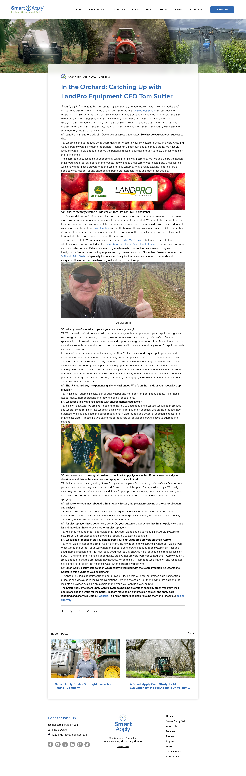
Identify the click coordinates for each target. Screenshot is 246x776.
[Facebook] (50, 744)
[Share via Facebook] (62, 611)
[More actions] (183, 77)
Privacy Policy (123, 746)
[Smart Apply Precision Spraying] (160, 658)
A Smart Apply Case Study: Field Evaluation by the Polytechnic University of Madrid (160, 686)
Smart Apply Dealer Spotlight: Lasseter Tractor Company (83, 686)
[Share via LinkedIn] (79, 611)
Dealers (170, 731)
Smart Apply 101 (175, 721)
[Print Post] (95, 611)
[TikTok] (87, 744)
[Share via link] (87, 611)
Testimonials (173, 751)
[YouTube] (58, 744)
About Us (171, 726)
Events (170, 736)
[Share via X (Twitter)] (70, 611)
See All (191, 633)
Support (171, 741)
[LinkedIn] (72, 744)
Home (169, 716)
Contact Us (172, 756)
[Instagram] (80, 744)
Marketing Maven (131, 741)
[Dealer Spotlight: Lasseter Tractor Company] (85, 658)
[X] (65, 744)
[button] (98, 9)
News (169, 746)
